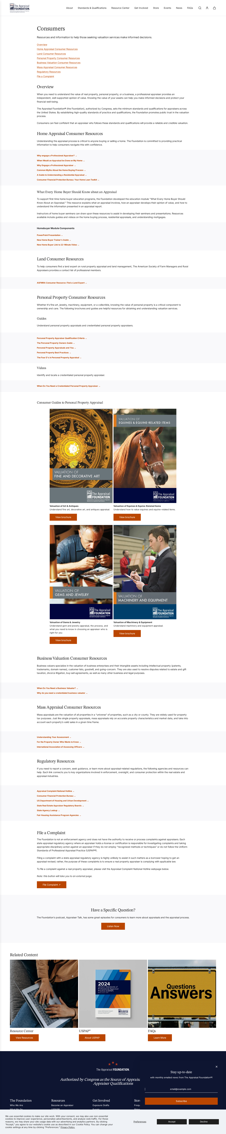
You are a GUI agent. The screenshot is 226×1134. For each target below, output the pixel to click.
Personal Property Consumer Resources (58, 58)
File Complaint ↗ (52, 884)
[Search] (199, 8)
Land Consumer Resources (51, 53)
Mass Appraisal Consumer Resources (57, 67)
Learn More (160, 1037)
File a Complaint (45, 76)
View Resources (24, 1037)
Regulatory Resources (49, 71)
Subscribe (181, 1101)
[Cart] (214, 8)
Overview (42, 44)
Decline (204, 1121)
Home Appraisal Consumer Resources (57, 49)
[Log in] (207, 8)
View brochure (63, 517)
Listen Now (113, 926)
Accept (171, 1121)
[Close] (216, 1066)
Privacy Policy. (68, 1127)
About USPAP (92, 1037)
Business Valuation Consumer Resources (58, 62)
